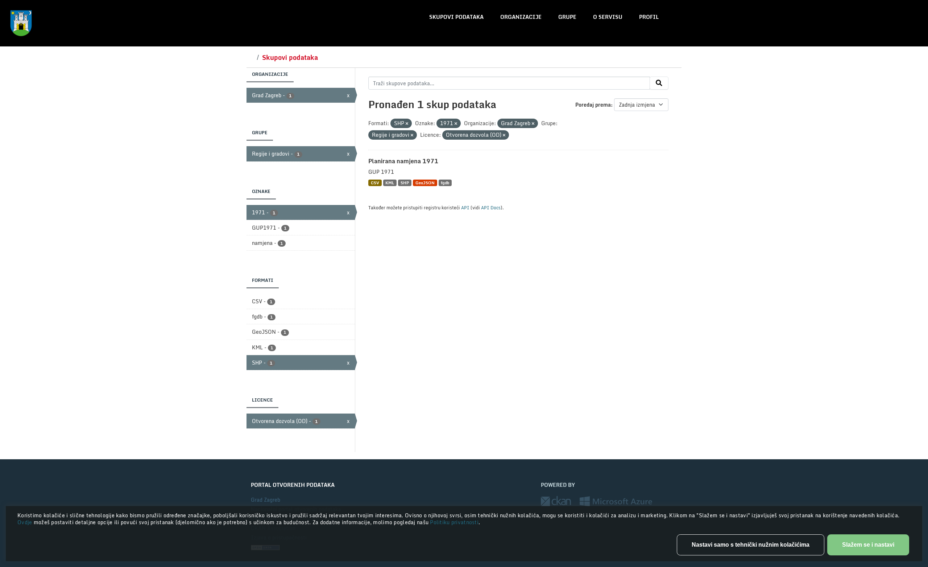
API (465, 207)
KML (389, 183)
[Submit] (659, 83)
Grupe (567, 17)
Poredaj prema (593, 104)
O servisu (607, 17)
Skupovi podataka (456, 17)
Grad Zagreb (265, 500)
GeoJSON (425, 183)
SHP (405, 183)
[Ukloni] (407, 123)
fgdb (445, 183)
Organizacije (521, 17)
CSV (375, 183)
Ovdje (25, 522)
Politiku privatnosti (454, 522)
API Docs (491, 207)
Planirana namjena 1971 (403, 161)
